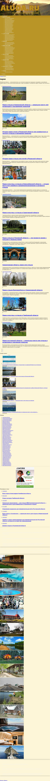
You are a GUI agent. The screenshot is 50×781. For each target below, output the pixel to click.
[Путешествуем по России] (20, 14)
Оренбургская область (9, 48)
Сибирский (5, 59)
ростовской (19, 552)
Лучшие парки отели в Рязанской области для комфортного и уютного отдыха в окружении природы (25, 132)
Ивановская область (9, 22)
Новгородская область (9, 39)
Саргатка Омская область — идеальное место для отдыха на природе (18, 400)
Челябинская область (9, 58)
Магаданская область (9, 68)
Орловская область (9, 25)
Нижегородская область (10, 47)
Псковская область (9, 40)
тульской (45, 552)
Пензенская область (9, 49)
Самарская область (9, 51)
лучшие (25, 550)
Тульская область (8, 31)
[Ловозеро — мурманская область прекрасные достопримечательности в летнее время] (12, 622)
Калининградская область (7, 430)
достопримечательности (12, 550)
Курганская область (9, 55)
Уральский (5, 54)
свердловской (35, 552)
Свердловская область (9, 56)
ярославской (7, 553)
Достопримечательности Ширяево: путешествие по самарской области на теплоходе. (21, 364)
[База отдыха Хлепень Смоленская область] (12, 568)
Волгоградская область (9, 43)
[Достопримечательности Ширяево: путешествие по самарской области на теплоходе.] (9, 363)
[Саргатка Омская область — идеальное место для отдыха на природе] (9, 399)
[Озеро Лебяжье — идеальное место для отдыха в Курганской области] (9, 375)
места (28, 550)
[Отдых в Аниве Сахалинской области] (12, 758)
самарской (27, 552)
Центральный (6, 17)
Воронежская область (9, 21)
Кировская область (9, 46)
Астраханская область (9, 42)
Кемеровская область (9, 62)
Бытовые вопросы (8, 71)
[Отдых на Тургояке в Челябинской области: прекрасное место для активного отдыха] (9, 411)
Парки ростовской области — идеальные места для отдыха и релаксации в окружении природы (25, 341)
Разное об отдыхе (6, 449)
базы (4, 550)
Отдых (4, 70)
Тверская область (8, 30)
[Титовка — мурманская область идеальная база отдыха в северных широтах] (12, 744)
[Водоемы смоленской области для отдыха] (12, 649)
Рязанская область (8, 27)
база (1, 550)
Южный (4, 41)
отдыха (12, 552)
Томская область (8, 65)
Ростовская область (9, 44)
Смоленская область (9, 28)
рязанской (23, 552)
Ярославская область (9, 32)
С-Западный (5, 33)
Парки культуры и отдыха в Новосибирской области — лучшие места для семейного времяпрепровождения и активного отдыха (25, 185)
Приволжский (6, 45)
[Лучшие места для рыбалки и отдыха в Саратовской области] (12, 704)
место (30, 550)
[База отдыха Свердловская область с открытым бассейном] (12, 581)
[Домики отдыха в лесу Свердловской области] (12, 663)
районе (16, 552)
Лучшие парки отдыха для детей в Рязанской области (22, 158)
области (44, 550)
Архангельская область (10, 34)
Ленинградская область (10, 36)
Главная (1, 76)
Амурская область (8, 67)
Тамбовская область (9, 29)
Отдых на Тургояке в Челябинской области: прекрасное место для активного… (20, 412)
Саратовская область (9, 52)
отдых (7, 552)
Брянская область (8, 19)
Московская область (9, 24)
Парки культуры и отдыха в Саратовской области (20, 212)
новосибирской (38, 550)
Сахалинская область (9, 69)
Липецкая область (8, 23)
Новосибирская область (10, 63)
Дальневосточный (7, 66)
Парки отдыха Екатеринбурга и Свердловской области (22, 290)
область (2, 552)
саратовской (30, 552)
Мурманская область (9, 37)
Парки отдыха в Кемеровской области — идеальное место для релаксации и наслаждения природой (25, 105)
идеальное (21, 550)
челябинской (2, 553)
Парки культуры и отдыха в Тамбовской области (20, 315)
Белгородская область (9, 18)
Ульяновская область (9, 53)
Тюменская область (9, 57)
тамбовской (39, 552)
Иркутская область (9, 60)
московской (34, 550)
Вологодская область (9, 35)
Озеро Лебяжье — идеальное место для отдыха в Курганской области (18, 376)
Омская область (8, 64)
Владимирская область (9, 20)
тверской (43, 552)
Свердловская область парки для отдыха (17, 265)
